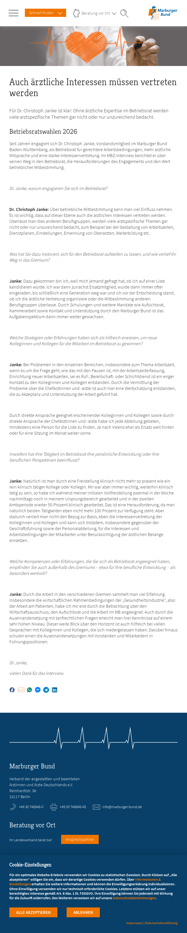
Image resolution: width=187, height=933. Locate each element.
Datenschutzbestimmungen (134, 898)
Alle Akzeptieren (33, 912)
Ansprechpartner (80, 839)
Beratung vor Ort (96, 13)
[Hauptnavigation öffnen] (14, 12)
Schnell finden (41, 12)
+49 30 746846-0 (31, 806)
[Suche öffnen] (126, 13)
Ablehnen (83, 912)
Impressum (134, 923)
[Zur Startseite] (163, 17)
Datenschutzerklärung (161, 923)
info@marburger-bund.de (122, 806)
